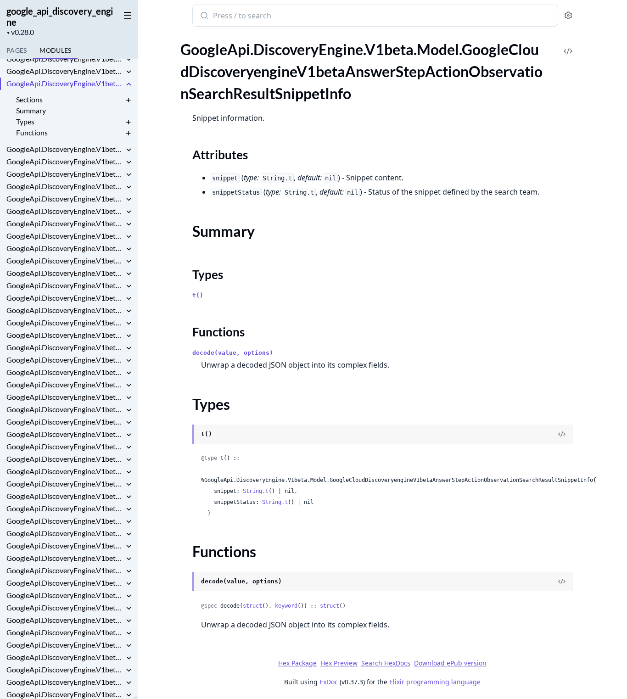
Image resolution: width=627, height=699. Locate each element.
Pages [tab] (16, 50)
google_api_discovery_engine (59, 17)
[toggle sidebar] (126, 14)
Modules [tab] (55, 50)
